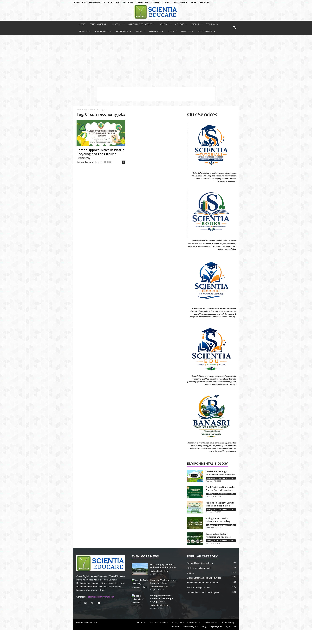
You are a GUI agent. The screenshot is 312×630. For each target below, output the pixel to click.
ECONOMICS (122, 31)
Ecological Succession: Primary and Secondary (218, 520)
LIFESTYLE (186, 31)
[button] (234, 27)
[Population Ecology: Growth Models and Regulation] (195, 507)
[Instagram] (86, 603)
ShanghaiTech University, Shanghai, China (163, 581)
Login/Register (97, 2)
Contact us (142, 2)
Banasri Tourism (200, 2)
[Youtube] (99, 603)
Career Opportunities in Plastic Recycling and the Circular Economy (100, 154)
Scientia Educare (85, 162)
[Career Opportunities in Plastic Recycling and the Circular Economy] (101, 133)
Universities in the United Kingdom (203, 592)
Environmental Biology (207, 463)
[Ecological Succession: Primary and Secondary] (195, 523)
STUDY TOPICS (205, 31)
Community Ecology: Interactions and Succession (220, 473)
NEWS (171, 31)
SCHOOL (163, 24)
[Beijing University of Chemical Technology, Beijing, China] (140, 600)
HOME (82, 24)
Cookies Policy (193, 622)
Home (79, 109)
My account (114, 2)
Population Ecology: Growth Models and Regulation (220, 504)
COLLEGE (179, 24)
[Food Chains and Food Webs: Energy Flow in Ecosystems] (195, 492)
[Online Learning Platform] (156, 11)
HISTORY (116, 24)
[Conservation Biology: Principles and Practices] (195, 538)
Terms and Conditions (158, 622)
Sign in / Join (79, 2)
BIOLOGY (83, 31)
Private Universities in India (200, 563)
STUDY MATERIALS (99, 24)
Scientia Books (180, 2)
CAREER (195, 24)
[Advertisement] (156, 59)
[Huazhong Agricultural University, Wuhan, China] (140, 569)
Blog (204, 626)
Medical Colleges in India (198, 587)
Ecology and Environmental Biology (221, 478)
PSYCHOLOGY (102, 31)
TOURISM (210, 24)
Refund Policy (228, 622)
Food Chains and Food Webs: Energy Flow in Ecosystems (220, 489)
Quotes (190, 573)
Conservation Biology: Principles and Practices (218, 535)
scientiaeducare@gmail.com (101, 597)
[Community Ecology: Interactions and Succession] (195, 476)
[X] (93, 603)
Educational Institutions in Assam (202, 582)
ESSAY (139, 31)
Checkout (128, 2)
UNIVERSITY (155, 31)
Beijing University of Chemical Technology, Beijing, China (161, 598)
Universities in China (159, 571)
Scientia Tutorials (160, 2)
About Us (141, 622)
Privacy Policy (178, 622)
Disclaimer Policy (211, 622)
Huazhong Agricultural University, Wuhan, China (163, 566)
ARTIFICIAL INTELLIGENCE (140, 24)
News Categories (191, 626)
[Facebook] (79, 603)
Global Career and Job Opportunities (204, 578)
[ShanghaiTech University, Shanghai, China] (140, 585)
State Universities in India (199, 568)
